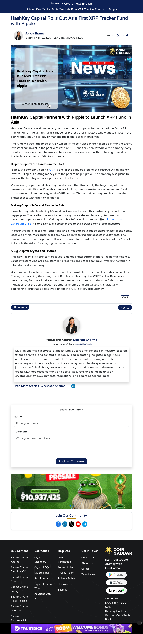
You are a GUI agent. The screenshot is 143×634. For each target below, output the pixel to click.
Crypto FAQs (41, 567)
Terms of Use (65, 567)
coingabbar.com (83, 344)
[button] (70, 506)
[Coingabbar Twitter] (71, 524)
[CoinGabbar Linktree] (116, 590)
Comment (20, 431)
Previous (21, 307)
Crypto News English (78, 3)
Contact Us (88, 557)
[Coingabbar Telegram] (84, 524)
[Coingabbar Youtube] (78, 524)
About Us (87, 563)
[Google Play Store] (116, 575)
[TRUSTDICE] (71, 628)
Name (18, 416)
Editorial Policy (66, 578)
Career (85, 568)
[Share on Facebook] (127, 36)
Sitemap (62, 589)
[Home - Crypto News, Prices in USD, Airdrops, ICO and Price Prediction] (118, 551)
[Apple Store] (116, 583)
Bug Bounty (41, 578)
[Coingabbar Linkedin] (64, 524)
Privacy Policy (66, 573)
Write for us (88, 574)
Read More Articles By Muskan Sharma (39, 386)
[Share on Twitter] (119, 36)
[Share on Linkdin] (124, 36)
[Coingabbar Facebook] (58, 524)
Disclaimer (64, 584)
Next (124, 307)
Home (55, 3)
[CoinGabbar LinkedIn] (73, 386)
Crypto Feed (41, 573)
